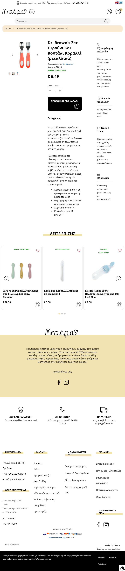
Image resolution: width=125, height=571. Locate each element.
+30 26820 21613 (80, 2)
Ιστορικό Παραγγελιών (77, 473)
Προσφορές (40, 511)
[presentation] (6, 278)
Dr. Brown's (68, 64)
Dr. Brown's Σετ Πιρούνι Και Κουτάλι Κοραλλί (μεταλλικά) (41, 28)
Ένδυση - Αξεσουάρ (44, 499)
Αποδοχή (112, 557)
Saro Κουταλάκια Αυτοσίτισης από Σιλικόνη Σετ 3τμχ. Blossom (20, 294)
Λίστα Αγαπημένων (75, 480)
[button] (59, 313)
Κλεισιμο (101, 557)
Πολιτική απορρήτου (43, 559)
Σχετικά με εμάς (105, 463)
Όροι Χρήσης (103, 497)
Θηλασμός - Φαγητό (44, 487)
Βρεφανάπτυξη (42, 475)
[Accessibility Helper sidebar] (122, 568)
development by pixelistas (108, 549)
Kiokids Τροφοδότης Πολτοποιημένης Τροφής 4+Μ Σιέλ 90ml (102, 294)
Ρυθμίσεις (102, 564)
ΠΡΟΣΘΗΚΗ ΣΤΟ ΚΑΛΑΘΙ (64, 101)
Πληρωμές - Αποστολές (108, 470)
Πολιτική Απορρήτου (107, 490)
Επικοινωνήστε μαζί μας (76, 490)
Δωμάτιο (38, 463)
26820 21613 (103, 62)
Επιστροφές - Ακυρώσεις (103, 480)
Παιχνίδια (39, 505)
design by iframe (112, 544)
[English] (117, 2)
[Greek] (121, 2)
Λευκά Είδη (40, 481)
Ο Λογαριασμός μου (75, 466)
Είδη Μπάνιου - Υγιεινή (46, 493)
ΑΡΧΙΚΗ (8, 28)
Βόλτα (37, 469)
